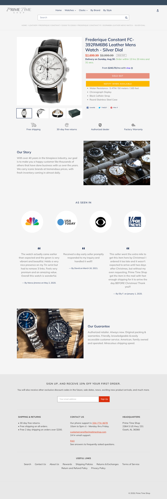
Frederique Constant (49, 25)
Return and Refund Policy (74, 468)
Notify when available (118, 84)
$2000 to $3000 (69, 25)
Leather (33, 25)
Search (27, 464)
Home (24, 25)
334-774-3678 (100, 423)
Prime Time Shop (143, 493)
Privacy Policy (98, 468)
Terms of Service (130, 464)
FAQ (72, 441)
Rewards (67, 464)
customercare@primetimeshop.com (88, 432)
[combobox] (83, 17)
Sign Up (104, 399)
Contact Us (40, 464)
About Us (54, 464)
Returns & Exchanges (108, 464)
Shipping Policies (84, 464)
